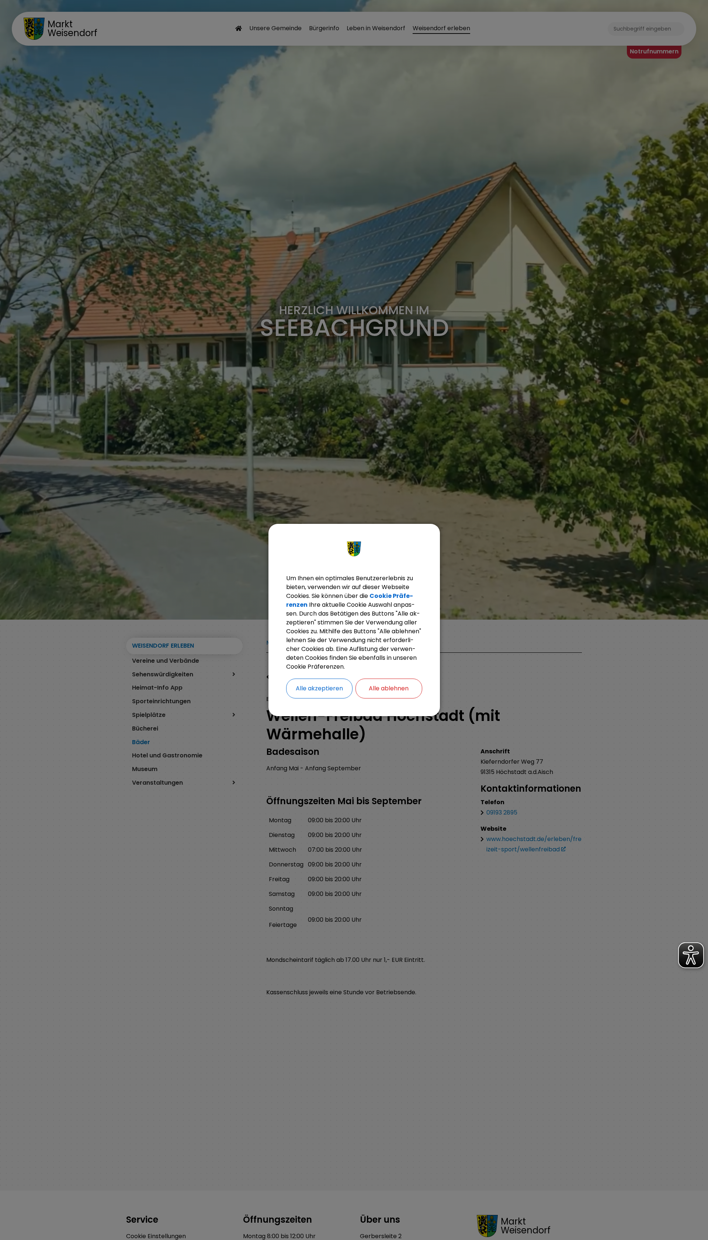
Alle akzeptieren (319, 688)
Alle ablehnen (389, 688)
